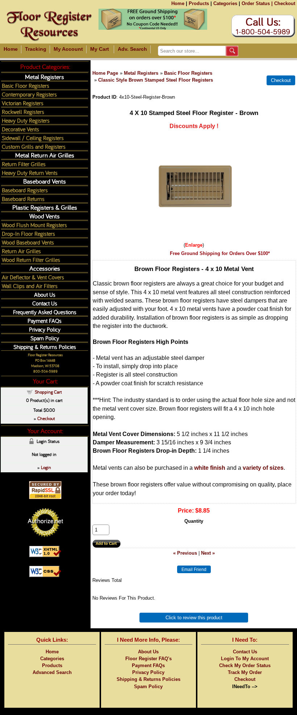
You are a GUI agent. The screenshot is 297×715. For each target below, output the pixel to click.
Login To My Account (245, 658)
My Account (68, 49)
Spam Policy (44, 338)
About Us (44, 294)
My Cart (99, 49)
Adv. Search (132, 49)
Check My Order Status (245, 665)
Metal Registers (141, 73)
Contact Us (44, 303)
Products (199, 3)
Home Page (105, 73)
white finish (209, 468)
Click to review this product (194, 617)
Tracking (35, 49)
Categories (225, 3)
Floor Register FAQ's (148, 658)
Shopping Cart (48, 392)
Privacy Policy (44, 329)
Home (177, 3)
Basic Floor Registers (188, 73)
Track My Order (245, 672)
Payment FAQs (45, 320)
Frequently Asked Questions (44, 312)
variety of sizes (263, 468)
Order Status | (257, 3)
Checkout (284, 3)
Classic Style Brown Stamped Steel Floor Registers (155, 80)
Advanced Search (52, 672)
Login (46, 467)
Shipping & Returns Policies (44, 346)
